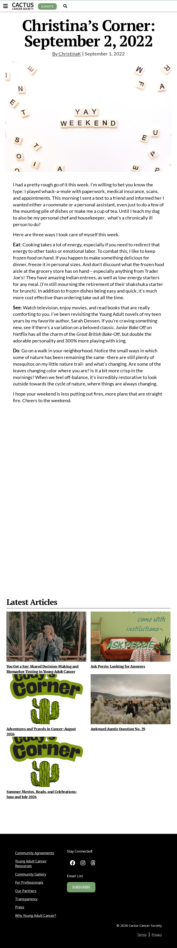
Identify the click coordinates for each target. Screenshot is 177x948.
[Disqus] (88, 491)
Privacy (157, 934)
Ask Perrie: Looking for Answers (118, 666)
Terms (142, 934)
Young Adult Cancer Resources (31, 863)
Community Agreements (34, 853)
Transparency (26, 899)
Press (19, 907)
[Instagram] (82, 862)
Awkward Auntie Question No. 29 (118, 729)
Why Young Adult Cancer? (35, 915)
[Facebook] (72, 862)
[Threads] (93, 862)
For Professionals (29, 882)
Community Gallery (30, 874)
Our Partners (25, 890)
